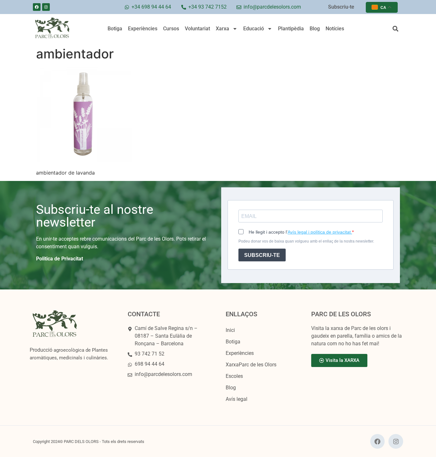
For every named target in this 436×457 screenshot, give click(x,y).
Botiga (115, 29)
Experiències (142, 29)
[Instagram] (46, 7)
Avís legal (236, 399)
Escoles (234, 376)
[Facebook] (37, 7)
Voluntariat (197, 29)
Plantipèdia (291, 29)
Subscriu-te (341, 7)
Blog (315, 29)
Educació (253, 29)
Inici (230, 330)
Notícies (335, 29)
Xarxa (222, 29)
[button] (395, 29)
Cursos (171, 29)
